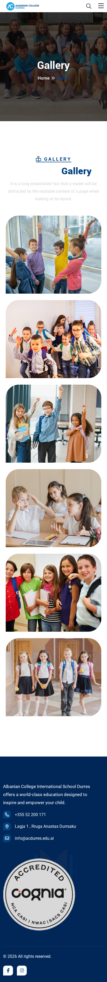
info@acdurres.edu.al (34, 838)
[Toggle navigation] (101, 6)
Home (44, 78)
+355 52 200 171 (30, 814)
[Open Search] (89, 6)
